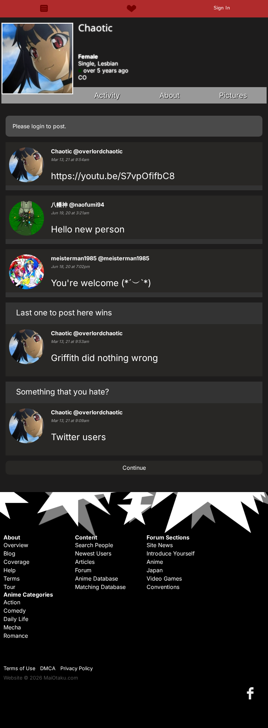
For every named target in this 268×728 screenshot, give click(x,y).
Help (9, 570)
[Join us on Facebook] (251, 693)
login (37, 126)
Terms (11, 578)
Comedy (14, 610)
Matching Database (100, 586)
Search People (94, 545)
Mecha (12, 627)
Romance (15, 635)
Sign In (222, 7)
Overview (15, 545)
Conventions (163, 586)
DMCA (47, 668)
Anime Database (96, 578)
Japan (155, 570)
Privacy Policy (76, 668)
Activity (107, 95)
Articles (85, 561)
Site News (160, 545)
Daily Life (15, 618)
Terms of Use (19, 668)
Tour (9, 586)
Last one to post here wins (64, 312)
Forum (83, 570)
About (169, 95)
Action (11, 602)
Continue (134, 467)
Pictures (233, 95)
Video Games (164, 578)
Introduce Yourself (171, 553)
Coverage (16, 561)
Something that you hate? (62, 391)
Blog (9, 553)
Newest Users (93, 553)
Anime (155, 561)
